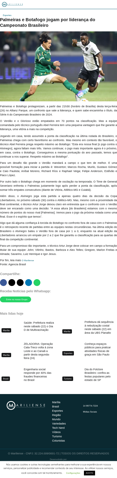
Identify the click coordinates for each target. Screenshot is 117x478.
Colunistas (58, 440)
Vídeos (56, 432)
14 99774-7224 (90, 406)
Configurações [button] (73, 473)
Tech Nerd (58, 427)
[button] (3, 282)
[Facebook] (91, 415)
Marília (56, 402)
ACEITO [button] (89, 473)
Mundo (56, 419)
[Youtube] (97, 415)
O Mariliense (28, 260)
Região (56, 415)
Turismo (57, 436)
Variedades (59, 423)
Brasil (55, 406)
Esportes (7, 15)
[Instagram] (85, 415)
